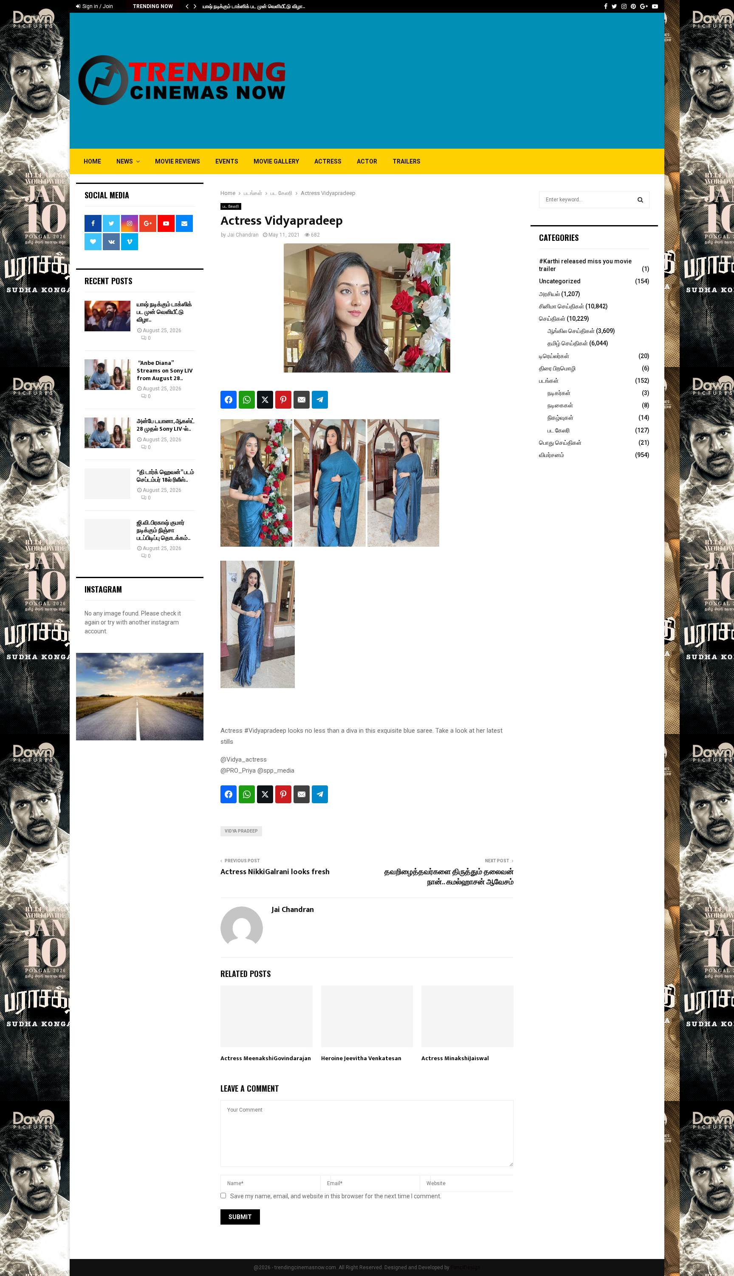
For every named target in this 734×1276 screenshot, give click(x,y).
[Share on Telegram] (320, 400)
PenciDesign (465, 1267)
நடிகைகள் (560, 405)
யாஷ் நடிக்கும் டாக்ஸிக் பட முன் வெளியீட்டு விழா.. (254, 6)
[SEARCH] (640, 199)
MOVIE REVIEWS (177, 161)
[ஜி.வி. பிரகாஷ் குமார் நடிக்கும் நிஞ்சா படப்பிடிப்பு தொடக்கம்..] (107, 534)
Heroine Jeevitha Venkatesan (361, 1058)
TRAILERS (406, 161)
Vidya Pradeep (241, 831)
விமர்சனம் (551, 455)
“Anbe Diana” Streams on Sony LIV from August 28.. (165, 370)
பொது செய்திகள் (560, 442)
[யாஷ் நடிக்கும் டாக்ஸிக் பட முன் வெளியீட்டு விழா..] (107, 316)
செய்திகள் (552, 318)
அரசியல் (549, 294)
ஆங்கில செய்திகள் (571, 330)
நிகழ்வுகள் (560, 417)
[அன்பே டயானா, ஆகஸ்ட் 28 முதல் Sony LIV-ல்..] (107, 433)
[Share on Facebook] (228, 400)
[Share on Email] (302, 400)
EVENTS (226, 161)
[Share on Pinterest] (283, 400)
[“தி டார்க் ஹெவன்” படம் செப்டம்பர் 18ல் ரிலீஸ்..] (107, 484)
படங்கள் (549, 380)
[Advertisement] (503, 80)
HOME (92, 161)
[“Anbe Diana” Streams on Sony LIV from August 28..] (107, 374)
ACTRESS (328, 161)
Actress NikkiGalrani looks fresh (275, 872)
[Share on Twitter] (265, 400)
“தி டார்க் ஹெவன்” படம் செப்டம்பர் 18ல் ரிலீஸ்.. (165, 476)
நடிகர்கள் (559, 393)
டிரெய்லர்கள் (554, 356)
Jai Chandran (243, 235)
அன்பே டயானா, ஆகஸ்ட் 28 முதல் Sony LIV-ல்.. (166, 425)
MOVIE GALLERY (276, 161)
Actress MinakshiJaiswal (455, 1058)
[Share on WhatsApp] (247, 400)
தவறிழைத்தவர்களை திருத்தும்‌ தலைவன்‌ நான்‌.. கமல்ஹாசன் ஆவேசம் (449, 877)
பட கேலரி (231, 206)
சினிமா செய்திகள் (561, 306)
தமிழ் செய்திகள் (568, 343)
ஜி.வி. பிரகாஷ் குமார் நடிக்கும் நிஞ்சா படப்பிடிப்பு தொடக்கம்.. (163, 530)
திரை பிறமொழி (557, 368)
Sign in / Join (97, 6)
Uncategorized (560, 281)
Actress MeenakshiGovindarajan (265, 1058)
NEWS (124, 161)
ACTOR (367, 161)
